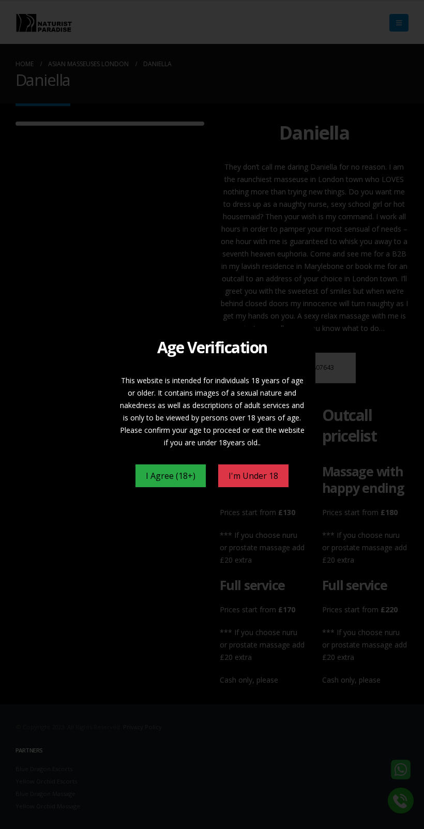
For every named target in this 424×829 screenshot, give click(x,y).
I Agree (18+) (170, 475)
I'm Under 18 (253, 475)
